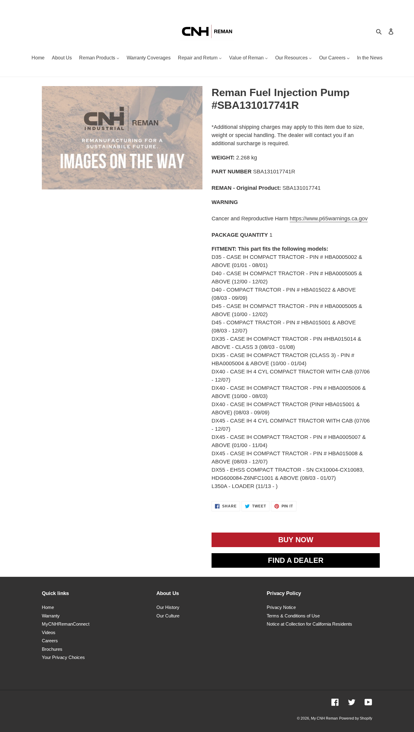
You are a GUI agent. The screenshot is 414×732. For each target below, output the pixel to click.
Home (48, 607)
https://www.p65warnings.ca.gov (329, 219)
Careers (50, 640)
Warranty (51, 615)
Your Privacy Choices (63, 657)
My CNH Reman (324, 718)
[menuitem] (38, 58)
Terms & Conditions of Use (293, 615)
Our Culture (167, 615)
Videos (48, 632)
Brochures (52, 649)
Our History (167, 607)
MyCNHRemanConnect (65, 624)
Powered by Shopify (355, 718)
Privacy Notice (281, 607)
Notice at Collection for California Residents (309, 624)
